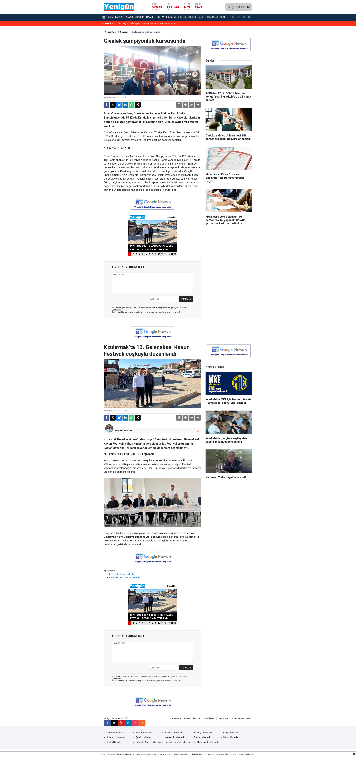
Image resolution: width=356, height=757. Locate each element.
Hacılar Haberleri (231, 737)
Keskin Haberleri (144, 732)
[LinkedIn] (125, 105)
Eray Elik (119, 430)
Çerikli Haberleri (114, 742)
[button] (185, 105)
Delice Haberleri (202, 737)
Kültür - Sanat (196, 17)
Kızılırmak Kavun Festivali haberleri (124, 577)
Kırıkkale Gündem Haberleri (207, 742)
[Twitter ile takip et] (244, 17)
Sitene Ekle (223, 718)
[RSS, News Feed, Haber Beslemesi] (142, 723)
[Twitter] (113, 105)
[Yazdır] (179, 105)
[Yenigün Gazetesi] (119, 6)
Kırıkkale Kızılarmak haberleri (122, 574)
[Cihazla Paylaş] (138, 105)
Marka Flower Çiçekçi (241, 718)
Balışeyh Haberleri (203, 732)
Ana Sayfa (112, 32)
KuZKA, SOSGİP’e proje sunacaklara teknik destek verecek (147, 23)
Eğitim (160, 17)
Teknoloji (212, 17)
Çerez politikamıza (239, 754)
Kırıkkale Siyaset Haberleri (178, 742)
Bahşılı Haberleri (231, 732)
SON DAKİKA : (109, 23)
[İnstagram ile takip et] (233, 17)
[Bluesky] (119, 105)
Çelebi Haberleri (143, 737)
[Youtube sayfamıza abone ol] (121, 723)
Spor (223, 17)
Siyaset (150, 17)
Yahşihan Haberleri (174, 732)
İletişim (196, 718)
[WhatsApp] (131, 105)
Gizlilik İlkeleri (209, 718)
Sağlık (182, 17)
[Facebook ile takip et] (238, 17)
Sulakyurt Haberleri (116, 737)
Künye (187, 718)
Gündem (139, 17)
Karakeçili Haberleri (174, 737)
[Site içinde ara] (249, 17)
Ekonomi (171, 17)
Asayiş (129, 17)
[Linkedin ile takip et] (128, 723)
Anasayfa (176, 718)
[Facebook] (106, 105)
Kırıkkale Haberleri (115, 732)
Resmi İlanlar (115, 17)
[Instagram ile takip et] (198, 430)
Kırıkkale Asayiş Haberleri (148, 742)
